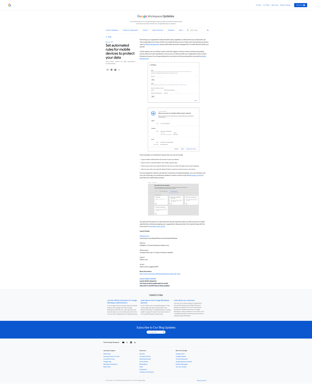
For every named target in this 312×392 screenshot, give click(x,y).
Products (258, 5)
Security (142, 354)
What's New (107, 367)
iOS (122, 61)
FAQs (141, 367)
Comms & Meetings (112, 30)
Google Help (107, 362)
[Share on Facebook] (115, 70)
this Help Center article (157, 226)
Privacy (140, 380)
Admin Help (106, 354)
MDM (125, 61)
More (181, 30)
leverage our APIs (196, 175)
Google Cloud (180, 354)
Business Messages (182, 364)
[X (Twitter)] (127, 342)
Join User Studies (181, 367)
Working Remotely (145, 359)
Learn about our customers (184, 300)
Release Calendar (285, 5)
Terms (143, 380)
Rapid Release (131, 61)
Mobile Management (152, 44)
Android (117, 61)
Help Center (274, 5)
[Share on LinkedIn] (111, 70)
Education (171, 30)
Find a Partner (144, 362)
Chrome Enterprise (182, 359)
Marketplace (143, 364)
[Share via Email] (108, 70)
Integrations (143, 369)
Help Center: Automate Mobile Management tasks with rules (160, 274)
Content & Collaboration (131, 30)
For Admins (266, 5)
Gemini (145, 30)
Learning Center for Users (111, 356)
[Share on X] (119, 70)
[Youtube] (123, 342)
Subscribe (300, 5)
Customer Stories (145, 356)
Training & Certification (147, 372)
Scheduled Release (111, 63)
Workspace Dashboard (110, 364)
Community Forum (109, 359)
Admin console (110, 61)
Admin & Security (158, 30)
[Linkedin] (131, 342)
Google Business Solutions (184, 362)
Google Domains (181, 356)
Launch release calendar (148, 279)
